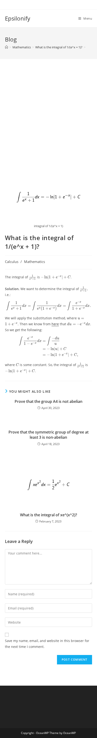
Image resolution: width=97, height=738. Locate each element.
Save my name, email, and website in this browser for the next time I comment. (47, 643)
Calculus (11, 261)
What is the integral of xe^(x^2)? (48, 514)
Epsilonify (17, 18)
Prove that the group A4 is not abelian (48, 401)
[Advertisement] (48, 121)
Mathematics (34, 261)
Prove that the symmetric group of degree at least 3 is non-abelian (48, 434)
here (55, 324)
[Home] (6, 47)
